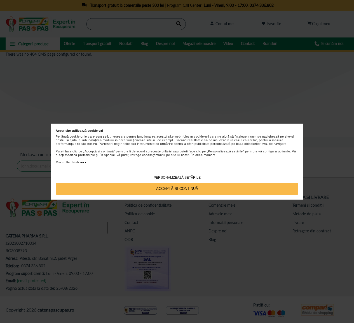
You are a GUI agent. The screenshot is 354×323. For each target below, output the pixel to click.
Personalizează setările (177, 178)
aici (83, 162)
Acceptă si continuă (177, 189)
